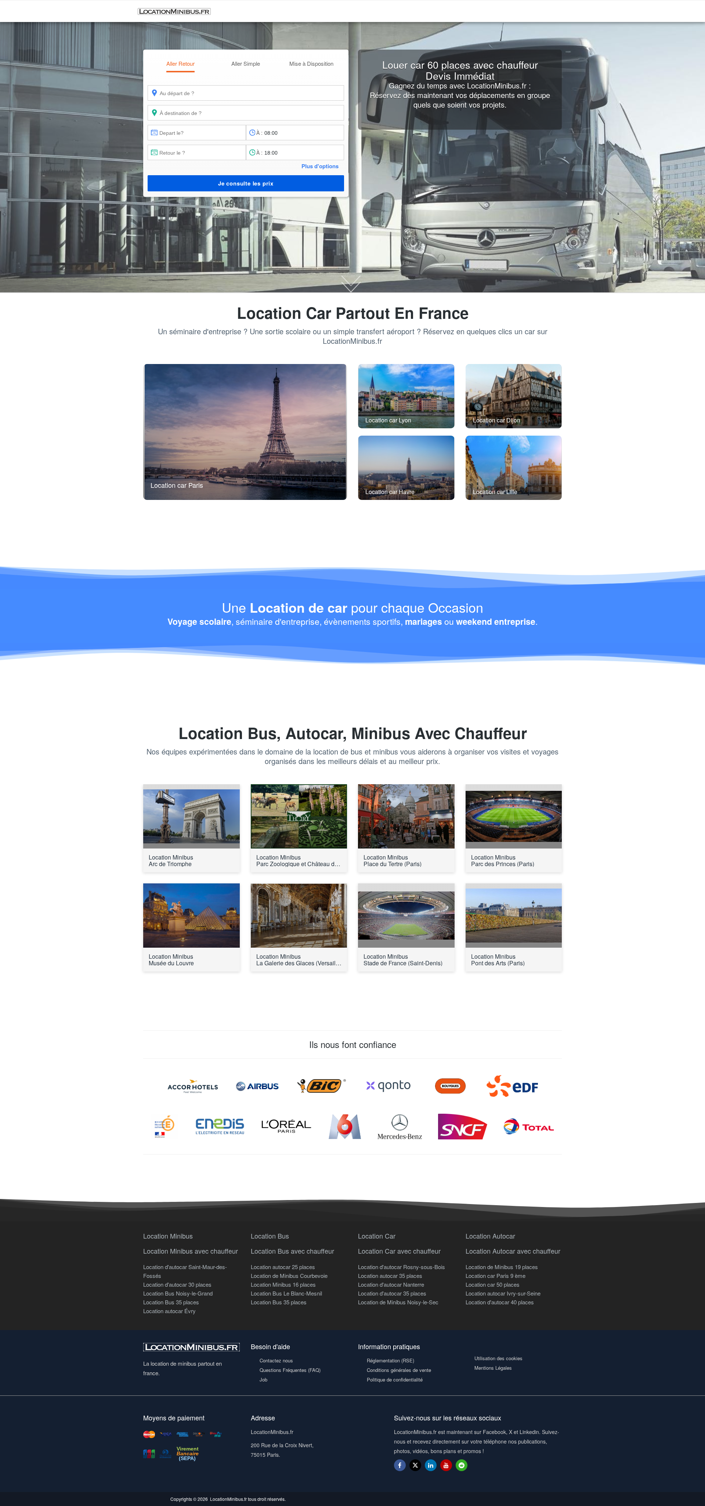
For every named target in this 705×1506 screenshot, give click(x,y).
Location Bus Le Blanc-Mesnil (286, 1293)
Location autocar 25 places (283, 1267)
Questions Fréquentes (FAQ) (290, 1369)
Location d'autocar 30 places (177, 1284)
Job (263, 1379)
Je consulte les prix (246, 183)
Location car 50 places (493, 1284)
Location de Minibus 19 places (502, 1267)
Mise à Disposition (311, 63)
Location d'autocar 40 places (500, 1302)
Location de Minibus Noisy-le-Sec (398, 1302)
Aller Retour (180, 63)
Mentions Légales (493, 1367)
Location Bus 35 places (171, 1302)
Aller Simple (245, 63)
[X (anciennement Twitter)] (415, 1469)
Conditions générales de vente (399, 1369)
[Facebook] (400, 1465)
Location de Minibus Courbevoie (289, 1275)
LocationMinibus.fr (228, 1499)
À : (259, 132)
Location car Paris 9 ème (495, 1275)
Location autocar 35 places (390, 1275)
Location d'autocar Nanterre (391, 1284)
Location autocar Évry (169, 1311)
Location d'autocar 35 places (392, 1293)
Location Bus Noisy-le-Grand (178, 1293)
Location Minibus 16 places (283, 1284)
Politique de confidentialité (395, 1379)
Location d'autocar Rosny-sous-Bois (401, 1267)
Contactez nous (276, 1360)
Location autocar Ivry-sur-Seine (503, 1293)
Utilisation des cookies (498, 1358)
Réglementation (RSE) (390, 1360)
